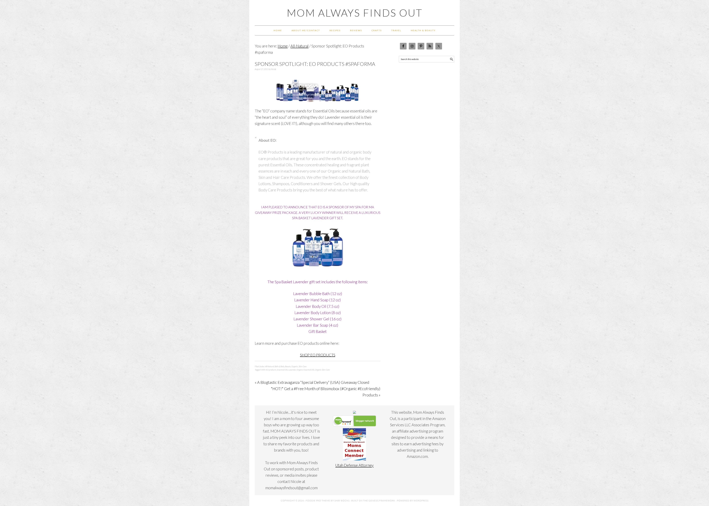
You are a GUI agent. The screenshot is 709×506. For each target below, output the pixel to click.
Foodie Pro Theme (318, 500)
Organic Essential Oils (305, 370)
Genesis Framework (382, 500)
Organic (294, 366)
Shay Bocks (342, 500)
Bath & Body (279, 366)
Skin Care (302, 366)
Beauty (288, 366)
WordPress (421, 500)
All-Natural (269, 366)
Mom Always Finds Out (354, 13)
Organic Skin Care (322, 370)
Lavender (292, 370)
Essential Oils (282, 370)
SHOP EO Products (317, 355)
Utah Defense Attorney (354, 465)
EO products (271, 370)
